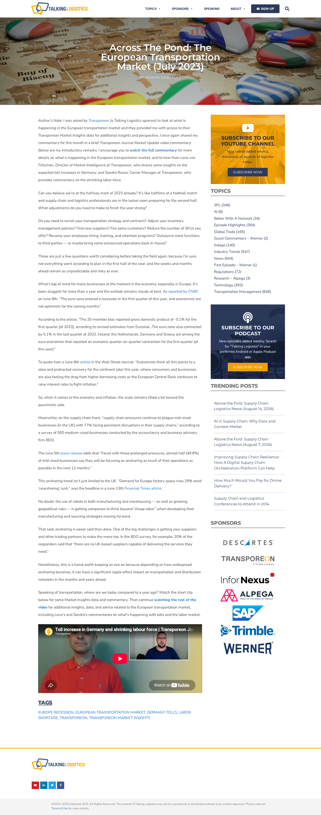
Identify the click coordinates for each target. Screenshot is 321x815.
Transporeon (73, 717)
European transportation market (110, 712)
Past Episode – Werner (233, 265)
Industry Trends (227, 251)
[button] (287, 8)
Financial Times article (142, 488)
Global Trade (224, 231)
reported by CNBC (183, 291)
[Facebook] (60, 785)
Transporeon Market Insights (119, 717)
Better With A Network (233, 218)
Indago (219, 245)
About (236, 8)
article (85, 362)
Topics (151, 8)
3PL (217, 205)
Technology (223, 285)
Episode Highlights (229, 225)
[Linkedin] (44, 785)
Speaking (212, 8)
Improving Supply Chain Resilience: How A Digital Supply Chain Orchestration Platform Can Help (247, 462)
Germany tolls (162, 712)
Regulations (224, 271)
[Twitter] (52, 785)
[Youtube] (35, 785)
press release (71, 453)
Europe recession (56, 712)
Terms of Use (59, 808)
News (219, 258)
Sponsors (180, 8)
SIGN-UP (267, 8)
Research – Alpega (229, 278)
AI (215, 211)
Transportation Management (237, 291)
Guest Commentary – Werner (238, 238)
